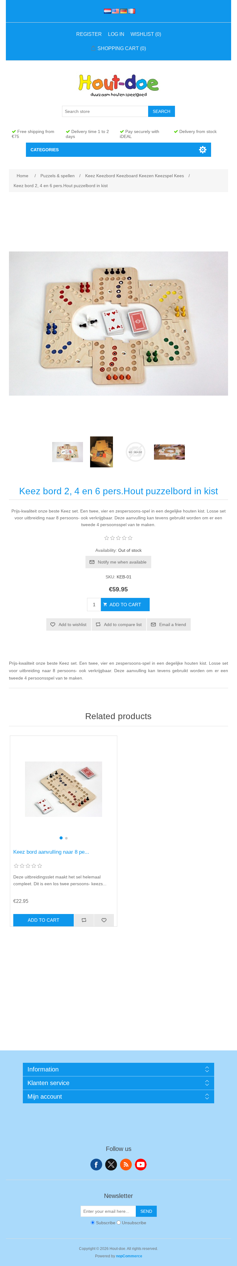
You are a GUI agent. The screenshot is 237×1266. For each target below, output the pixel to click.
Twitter (111, 1164)
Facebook (96, 1164)
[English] (114, 11)
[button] (61, 837)
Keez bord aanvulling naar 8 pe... (51, 852)
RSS (126, 1164)
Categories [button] (45, 149)
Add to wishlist (72, 624)
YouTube (141, 1164)
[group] (63, 789)
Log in (116, 34)
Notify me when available (122, 562)
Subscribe (105, 1222)
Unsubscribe (134, 1222)
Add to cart (125, 604)
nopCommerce (129, 1256)
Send (146, 1211)
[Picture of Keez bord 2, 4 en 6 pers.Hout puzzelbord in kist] (67, 451)
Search (161, 111)
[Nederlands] (106, 11)
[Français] (130, 11)
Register (89, 34)
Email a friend (172, 624)
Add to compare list (123, 624)
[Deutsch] (122, 11)
